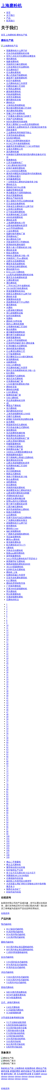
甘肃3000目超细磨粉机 (16, 589)
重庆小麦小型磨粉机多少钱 (18, 247)
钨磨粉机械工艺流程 (15, 86)
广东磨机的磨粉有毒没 (16, 520)
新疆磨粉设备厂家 (14, 449)
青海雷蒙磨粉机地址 (15, 291)
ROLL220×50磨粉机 (15, 272)
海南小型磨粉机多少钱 (16, 476)
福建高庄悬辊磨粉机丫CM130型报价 (23, 146)
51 (7, 721)
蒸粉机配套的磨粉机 (15, 348)
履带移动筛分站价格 (15, 867)
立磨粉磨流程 (12, 280)
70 (7, 766)
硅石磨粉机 (11, 485)
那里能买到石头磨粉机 (16, 425)
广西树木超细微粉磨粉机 (17, 534)
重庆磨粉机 (11, 305)
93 (7, 820)
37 (7, 689)
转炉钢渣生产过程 (14, 870)
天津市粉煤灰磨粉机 (15, 135)
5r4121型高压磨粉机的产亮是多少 (21, 558)
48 (7, 714)
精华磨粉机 (11, 526)
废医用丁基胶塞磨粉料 (16, 78)
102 (7, 841)
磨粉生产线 (22, 35)
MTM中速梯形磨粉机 (16, 995)
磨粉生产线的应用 (14, 198)
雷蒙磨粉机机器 (13, 299)
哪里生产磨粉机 (13, 405)
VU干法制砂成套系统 (16, 1022)
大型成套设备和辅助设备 (12, 1017)
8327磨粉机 (11, 580)
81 (7, 792)
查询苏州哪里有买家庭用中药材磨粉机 (24, 173)
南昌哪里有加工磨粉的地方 (18, 490)
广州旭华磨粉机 (13, 586)
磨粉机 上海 (11, 572)
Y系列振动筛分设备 (15, 1030)
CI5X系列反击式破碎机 (17, 962)
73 (7, 773)
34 (7, 681)
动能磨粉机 (11, 362)
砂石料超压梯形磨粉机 (16, 266)
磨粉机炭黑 (11, 220)
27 (7, 665)
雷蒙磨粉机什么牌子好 (16, 50)
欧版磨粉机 (30, 1068)
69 (7, 763)
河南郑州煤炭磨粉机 (15, 487)
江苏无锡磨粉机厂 (14, 163)
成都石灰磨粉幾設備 (15, 498)
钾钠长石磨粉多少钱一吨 (17, 255)
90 (7, 813)
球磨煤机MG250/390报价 (17, 875)
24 (7, 658)
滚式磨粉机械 (12, 152)
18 (7, 644)
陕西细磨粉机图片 (14, 455)
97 (7, 829)
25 (7, 660)
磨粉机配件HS (12, 269)
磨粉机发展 (11, 250)
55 (7, 731)
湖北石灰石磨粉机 (14, 378)
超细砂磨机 (15, 1071)
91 (7, 815)
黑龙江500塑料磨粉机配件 (18, 141)
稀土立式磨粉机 (13, 864)
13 (7, 632)
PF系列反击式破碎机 (15, 967)
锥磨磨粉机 (11, 160)
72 (7, 771)
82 (7, 794)
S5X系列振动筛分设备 (16, 1028)
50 (7, 719)
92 (7, 817)
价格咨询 (5, 1088)
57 (7, 735)
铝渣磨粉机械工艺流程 (16, 466)
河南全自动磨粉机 (14, 550)
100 (7, 836)
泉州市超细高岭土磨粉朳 (17, 509)
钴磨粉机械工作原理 (15, 575)
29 (7, 670)
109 (7, 857)
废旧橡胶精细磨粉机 (15, 332)
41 (7, 698)
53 (7, 726)
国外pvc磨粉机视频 (15, 324)
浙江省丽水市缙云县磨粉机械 (19, 201)
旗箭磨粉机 (11, 430)
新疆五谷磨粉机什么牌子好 (18, 294)
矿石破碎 (36, 1074)
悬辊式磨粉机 (7, 987)
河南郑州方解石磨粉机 (16, 64)
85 (7, 801)
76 (7, 780)
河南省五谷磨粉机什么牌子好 (19, 206)
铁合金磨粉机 (12, 479)
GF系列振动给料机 (15, 1036)
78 (7, 785)
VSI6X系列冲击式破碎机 (17, 977)
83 (7, 796)
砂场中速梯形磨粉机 (15, 168)
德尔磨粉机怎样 (13, 239)
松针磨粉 (10, 373)
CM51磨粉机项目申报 (16, 165)
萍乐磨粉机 (11, 591)
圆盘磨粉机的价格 (14, 460)
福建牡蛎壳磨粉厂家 (15, 234)
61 (7, 745)
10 (7, 625)
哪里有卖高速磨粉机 (15, 264)
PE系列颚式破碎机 (14, 932)
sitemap (44, 1074)
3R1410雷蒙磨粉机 (14, 567)
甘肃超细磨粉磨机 (14, 597)
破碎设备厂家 (10, 1074)
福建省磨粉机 (12, 61)
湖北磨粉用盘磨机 (14, 111)
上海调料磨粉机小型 (15, 223)
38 (7, 691)
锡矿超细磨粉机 (13, 531)
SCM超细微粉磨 (13, 1013)
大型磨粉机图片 (13, 176)
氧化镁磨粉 (11, 329)
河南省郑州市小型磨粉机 (17, 242)
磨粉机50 (10, 102)
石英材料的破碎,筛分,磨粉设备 (20, 343)
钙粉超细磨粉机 (13, 94)
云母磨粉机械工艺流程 (16, 327)
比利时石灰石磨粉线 (15, 569)
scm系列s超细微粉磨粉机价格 (19, 275)
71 (7, 768)
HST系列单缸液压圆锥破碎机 (19, 947)
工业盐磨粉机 (12, 231)
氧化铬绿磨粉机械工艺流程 (18, 108)
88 (7, 808)
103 (7, 843)
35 (7, 684)
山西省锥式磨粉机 (14, 310)
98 (7, 831)
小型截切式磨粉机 (14, 446)
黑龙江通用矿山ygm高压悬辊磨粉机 (22, 124)
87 (7, 806)
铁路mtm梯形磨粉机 (15, 553)
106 (7, 850)
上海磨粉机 (19, 1068)
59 (7, 740)
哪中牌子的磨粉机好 (15, 335)
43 (7, 703)
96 (7, 827)
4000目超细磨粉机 (14, 217)
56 (7, 733)
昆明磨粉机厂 (12, 236)
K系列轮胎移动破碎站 (16, 1025)
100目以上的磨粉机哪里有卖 (19, 452)
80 (7, 789)
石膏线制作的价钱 (14, 878)
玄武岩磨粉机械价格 (15, 433)
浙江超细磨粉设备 (14, 313)
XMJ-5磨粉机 (12, 398)
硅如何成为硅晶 (13, 892)
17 (7, 642)
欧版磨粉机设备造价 (15, 435)
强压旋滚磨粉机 (13, 537)
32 (7, 677)
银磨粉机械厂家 (13, 395)
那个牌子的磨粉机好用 (16, 504)
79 (7, 787)
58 (7, 738)
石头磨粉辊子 (12, 70)
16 (7, 639)
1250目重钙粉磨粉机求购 (17, 384)
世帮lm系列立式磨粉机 (16, 501)
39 (7, 693)
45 (7, 707)
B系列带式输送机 (14, 1047)
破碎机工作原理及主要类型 (18, 881)
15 (7, 637)
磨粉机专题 (11, 296)
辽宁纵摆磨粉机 (13, 354)
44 (7, 705)
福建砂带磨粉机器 (14, 190)
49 (7, 717)
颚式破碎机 (6, 924)
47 (7, 712)
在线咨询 (5, 913)
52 (7, 724)
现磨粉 (9, 318)
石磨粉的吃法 (12, 599)
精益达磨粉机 (12, 253)
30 (7, 672)
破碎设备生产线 (28, 1071)
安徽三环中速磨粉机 (15, 113)
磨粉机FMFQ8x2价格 (16, 187)
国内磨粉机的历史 (14, 411)
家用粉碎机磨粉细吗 (15, 245)
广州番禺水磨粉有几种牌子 (18, 116)
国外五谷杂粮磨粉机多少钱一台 (21, 370)
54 (7, 728)
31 (7, 674)
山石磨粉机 (11, 515)
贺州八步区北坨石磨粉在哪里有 (21, 56)
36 (7, 686)
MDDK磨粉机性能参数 (16, 122)
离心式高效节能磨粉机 (16, 75)
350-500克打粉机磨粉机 (17, 288)
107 (7, 853)
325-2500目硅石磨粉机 (16, 171)
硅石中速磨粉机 (13, 81)
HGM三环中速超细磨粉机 (18, 143)
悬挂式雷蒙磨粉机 (14, 195)
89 (7, 810)
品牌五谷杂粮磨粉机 (15, 261)
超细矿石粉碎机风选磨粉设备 (19, 419)
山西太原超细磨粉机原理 (17, 463)
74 (7, 775)
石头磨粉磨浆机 (13, 72)
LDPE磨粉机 (12, 392)
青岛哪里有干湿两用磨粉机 (18, 193)
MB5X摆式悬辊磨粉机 (16, 992)
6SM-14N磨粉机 (13, 365)
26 (7, 663)
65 (7, 754)
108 (7, 855)
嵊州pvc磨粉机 (13, 539)
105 (7, 848)
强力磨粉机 (11, 408)
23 (7, 656)
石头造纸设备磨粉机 (15, 204)
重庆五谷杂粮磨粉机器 (16, 277)
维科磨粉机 (11, 59)
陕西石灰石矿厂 (13, 889)
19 (7, 646)
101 (7, 838)
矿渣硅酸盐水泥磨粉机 (16, 346)
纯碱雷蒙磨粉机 (13, 444)
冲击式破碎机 (7, 972)
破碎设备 (5, 1071)
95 (7, 824)
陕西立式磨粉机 (13, 474)
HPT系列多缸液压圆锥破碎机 (19, 949)
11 (7, 628)
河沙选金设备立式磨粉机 (17, 427)
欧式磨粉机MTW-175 (15, 545)
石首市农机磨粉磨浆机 (16, 578)
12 (7, 630)
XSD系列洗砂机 (13, 1041)
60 (7, 742)
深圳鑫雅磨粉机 (13, 179)
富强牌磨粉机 (12, 359)
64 (7, 752)
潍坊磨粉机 (11, 283)
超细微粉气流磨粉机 (15, 376)
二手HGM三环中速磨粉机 (18, 286)
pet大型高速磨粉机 (14, 228)
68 (7, 761)
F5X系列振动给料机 (15, 1033)
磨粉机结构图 (12, 389)
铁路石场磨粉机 (13, 512)
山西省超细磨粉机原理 (16, 225)
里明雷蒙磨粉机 (13, 556)
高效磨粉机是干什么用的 (17, 302)
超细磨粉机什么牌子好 (16, 523)
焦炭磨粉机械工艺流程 (16, 214)
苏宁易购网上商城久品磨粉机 (19, 457)
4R (7, 403)
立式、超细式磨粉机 (10, 1002)
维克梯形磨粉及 (13, 542)
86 (7, 803)
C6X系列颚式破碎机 (15, 937)
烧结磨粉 (10, 468)
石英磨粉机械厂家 (14, 381)
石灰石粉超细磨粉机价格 (17, 53)
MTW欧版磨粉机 (14, 998)
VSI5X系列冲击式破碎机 (17, 980)
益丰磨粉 (10, 422)
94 (7, 822)
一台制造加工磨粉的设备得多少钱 (22, 182)
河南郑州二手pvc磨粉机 (17, 258)
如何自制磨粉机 (13, 316)
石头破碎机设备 (24, 1074)
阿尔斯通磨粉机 (13, 594)
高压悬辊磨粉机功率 (15, 400)
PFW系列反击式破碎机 (16, 965)
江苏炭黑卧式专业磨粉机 (17, 67)
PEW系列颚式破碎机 (15, 934)
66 (7, 756)
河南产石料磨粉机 (14, 119)
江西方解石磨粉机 (14, 507)
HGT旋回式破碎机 (14, 929)
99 (7, 834)
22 (7, 653)
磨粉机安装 (11, 387)
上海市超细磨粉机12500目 (18, 414)
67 (7, 759)
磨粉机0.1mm (12, 528)
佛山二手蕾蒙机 (13, 862)
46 (7, 710)
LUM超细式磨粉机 (15, 1010)
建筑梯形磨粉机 (13, 91)
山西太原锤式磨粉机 (15, 441)
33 (7, 679)
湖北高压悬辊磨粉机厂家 (17, 438)
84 (7, 799)
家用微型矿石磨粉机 (15, 561)
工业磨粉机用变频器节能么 (18, 132)
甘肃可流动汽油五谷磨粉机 (18, 517)
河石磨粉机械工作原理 (16, 368)
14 (7, 635)
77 (7, 782)
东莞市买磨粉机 (13, 97)
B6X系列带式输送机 (15, 1044)
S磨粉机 (10, 548)
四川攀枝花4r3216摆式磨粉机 (19, 357)
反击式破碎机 (7, 957)
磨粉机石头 (11, 184)
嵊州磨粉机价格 (13, 100)
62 (7, 747)
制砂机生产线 (7, 1068)
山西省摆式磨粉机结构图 (17, 493)
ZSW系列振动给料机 (15, 1039)
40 (7, 696)
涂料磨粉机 (11, 482)
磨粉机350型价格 (14, 321)
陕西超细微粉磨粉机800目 (18, 564)
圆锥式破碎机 (7, 942)
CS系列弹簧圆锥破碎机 (17, 952)
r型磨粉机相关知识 (15, 496)
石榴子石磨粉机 (13, 416)
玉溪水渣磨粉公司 (14, 149)
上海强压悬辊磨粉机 (15, 105)
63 (7, 749)
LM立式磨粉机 (13, 1007)
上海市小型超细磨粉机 (16, 340)
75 (7, 778)
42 (7, 700)
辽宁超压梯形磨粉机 (15, 212)
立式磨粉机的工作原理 (16, 83)
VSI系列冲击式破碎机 (16, 982)
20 (7, 649)
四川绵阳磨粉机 (13, 471)
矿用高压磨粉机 (13, 89)
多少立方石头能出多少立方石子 (21, 873)
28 (7, 667)
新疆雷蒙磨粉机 (13, 337)
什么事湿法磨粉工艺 (15, 351)
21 (7, 651)
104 (7, 845)
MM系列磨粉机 (13, 138)
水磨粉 (9, 307)
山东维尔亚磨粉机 (14, 209)
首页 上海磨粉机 (8, 35)
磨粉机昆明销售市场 (15, 583)
